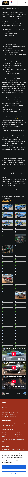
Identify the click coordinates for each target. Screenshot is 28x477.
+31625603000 (13, 412)
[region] (14, 464)
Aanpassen (14, 470)
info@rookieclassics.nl (10, 416)
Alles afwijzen (14, 474)
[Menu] (25, 3)
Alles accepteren (14, 466)
